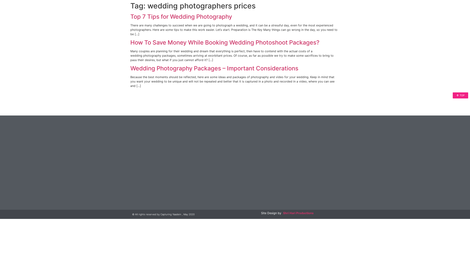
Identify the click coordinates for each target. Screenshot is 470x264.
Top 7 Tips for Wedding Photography (181, 16)
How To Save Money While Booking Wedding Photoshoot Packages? (224, 42)
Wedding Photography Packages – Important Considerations (214, 68)
